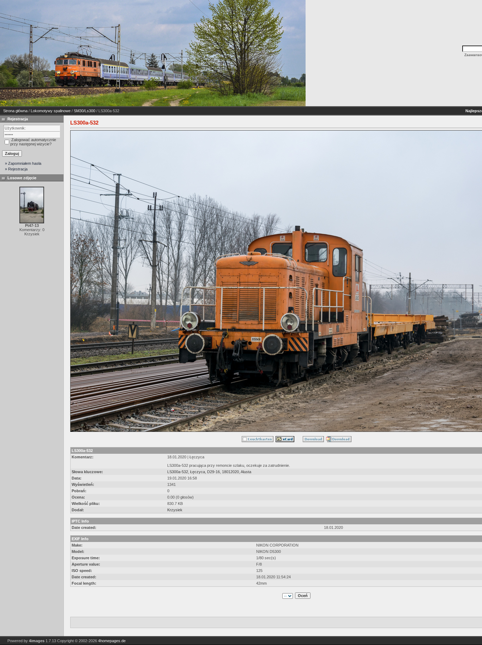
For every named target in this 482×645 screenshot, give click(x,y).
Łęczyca (197, 472)
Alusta (246, 472)
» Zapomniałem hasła (23, 163)
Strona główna (15, 111)
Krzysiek (174, 510)
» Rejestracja (16, 169)
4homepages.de (112, 641)
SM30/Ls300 (84, 111)
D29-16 (213, 472)
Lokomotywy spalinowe (51, 111)
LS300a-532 (177, 472)
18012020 (230, 472)
